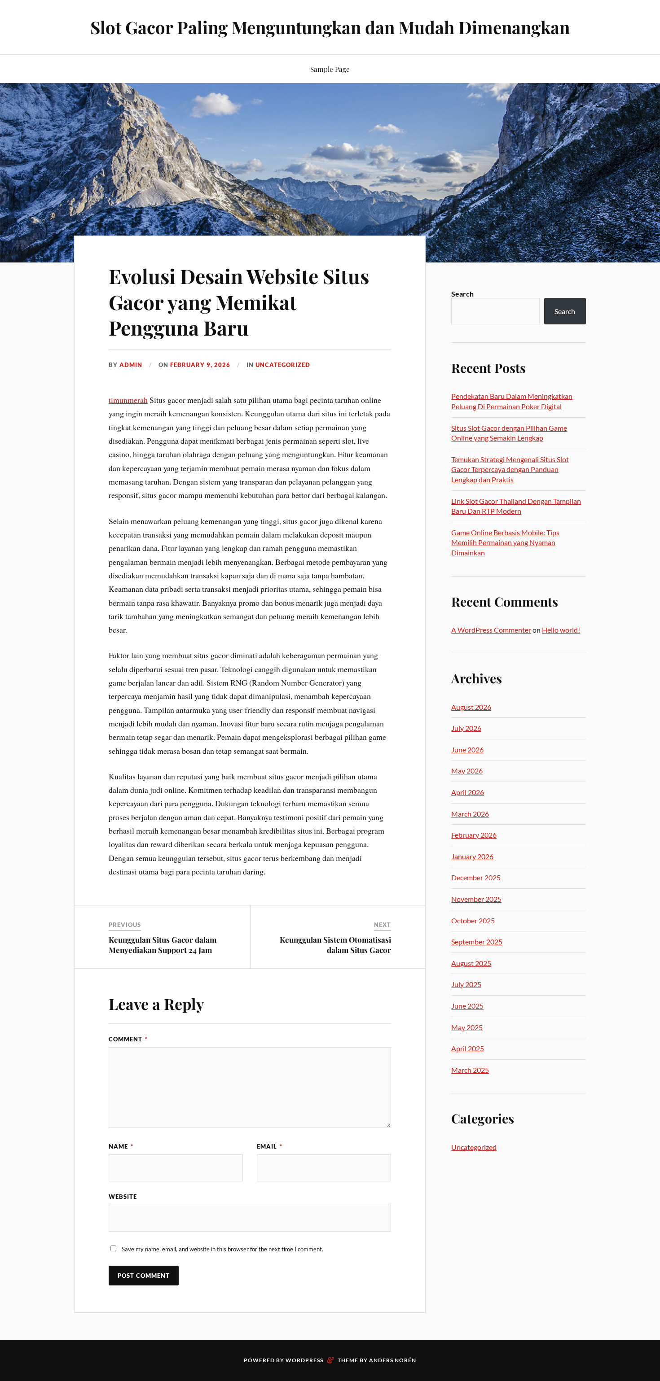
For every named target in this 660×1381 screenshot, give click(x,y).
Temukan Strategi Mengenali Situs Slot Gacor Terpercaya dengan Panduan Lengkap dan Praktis (510, 469)
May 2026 (467, 770)
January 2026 (472, 856)
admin (130, 364)
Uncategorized (282, 364)
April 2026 (467, 792)
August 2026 (471, 707)
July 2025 (466, 984)
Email (269, 1146)
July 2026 (466, 728)
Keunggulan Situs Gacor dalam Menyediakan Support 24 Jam (162, 944)
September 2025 (476, 941)
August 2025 (471, 963)
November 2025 (476, 899)
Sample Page (330, 69)
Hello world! (561, 629)
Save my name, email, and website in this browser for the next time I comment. (222, 1249)
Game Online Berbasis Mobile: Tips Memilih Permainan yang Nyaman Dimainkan (505, 542)
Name (121, 1146)
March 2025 (470, 1070)
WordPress (304, 1360)
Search (462, 293)
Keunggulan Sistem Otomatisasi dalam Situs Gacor (335, 944)
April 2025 (467, 1048)
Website (123, 1196)
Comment (128, 1039)
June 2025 (467, 1005)
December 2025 (476, 877)
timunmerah (128, 399)
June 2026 (467, 749)
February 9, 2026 (200, 364)
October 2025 (473, 920)
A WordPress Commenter (491, 629)
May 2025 (467, 1027)
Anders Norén (392, 1360)
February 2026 (474, 834)
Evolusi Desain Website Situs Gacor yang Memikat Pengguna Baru (239, 301)
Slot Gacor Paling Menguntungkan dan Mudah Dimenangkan (330, 27)
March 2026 (470, 813)
